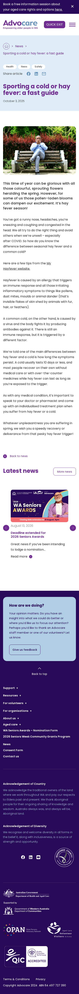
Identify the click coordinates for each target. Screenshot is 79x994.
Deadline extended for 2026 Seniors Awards (28, 534)
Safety (38, 66)
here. (59, 9)
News (19, 46)
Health (10, 66)
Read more (19, 556)
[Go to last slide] (6, 528)
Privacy (40, 979)
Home (6, 46)
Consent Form (13, 750)
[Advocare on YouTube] (38, 857)
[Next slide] (73, 528)
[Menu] (72, 24)
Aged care (10, 724)
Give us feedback (24, 650)
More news (64, 472)
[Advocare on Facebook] (23, 857)
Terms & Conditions (16, 979)
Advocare (23, 985)
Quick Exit (54, 24)
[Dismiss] (72, 7)
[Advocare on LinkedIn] (30, 857)
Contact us (11, 756)
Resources (10, 695)
